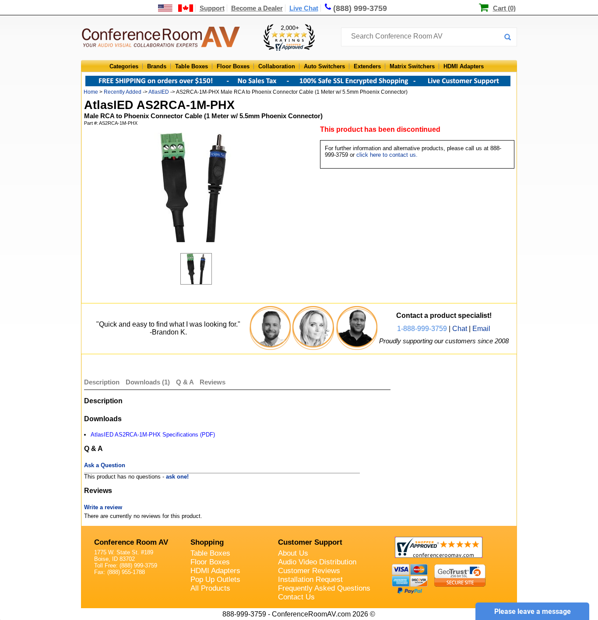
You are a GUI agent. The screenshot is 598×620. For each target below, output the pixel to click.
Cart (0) (504, 8)
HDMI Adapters (463, 66)
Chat (459, 328)
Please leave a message (532, 611)
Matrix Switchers (412, 66)
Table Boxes (191, 66)
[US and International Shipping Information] (176, 8)
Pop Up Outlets (215, 579)
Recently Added (122, 92)
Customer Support (310, 542)
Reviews (212, 382)
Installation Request (310, 579)
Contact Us (296, 597)
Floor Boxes (233, 66)
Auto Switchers (324, 66)
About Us (293, 553)
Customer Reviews (309, 571)
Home (91, 92)
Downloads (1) (148, 382)
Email (481, 328)
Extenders (367, 66)
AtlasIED (158, 92)
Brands (156, 66)
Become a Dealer (257, 8)
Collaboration (276, 66)
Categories (123, 66)
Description (102, 382)
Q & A (185, 382)
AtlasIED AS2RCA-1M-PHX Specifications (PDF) (153, 434)
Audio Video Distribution (317, 562)
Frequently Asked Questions (324, 588)
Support (212, 8)
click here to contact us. (387, 154)
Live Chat (303, 8)
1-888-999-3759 (422, 328)
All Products (210, 588)
